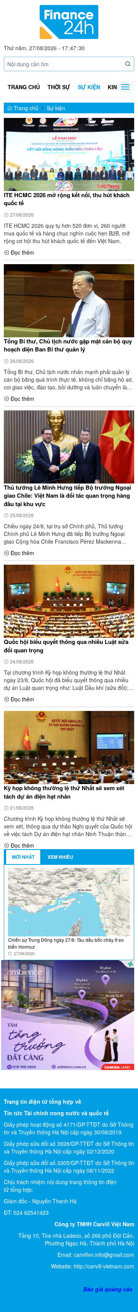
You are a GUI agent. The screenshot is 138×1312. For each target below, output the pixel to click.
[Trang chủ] (68, 21)
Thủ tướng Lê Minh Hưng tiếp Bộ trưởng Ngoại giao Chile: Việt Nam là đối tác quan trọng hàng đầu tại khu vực (67, 496)
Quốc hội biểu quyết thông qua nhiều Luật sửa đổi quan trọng (66, 646)
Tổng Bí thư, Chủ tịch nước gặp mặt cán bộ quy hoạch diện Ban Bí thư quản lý (68, 345)
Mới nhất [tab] (23, 856)
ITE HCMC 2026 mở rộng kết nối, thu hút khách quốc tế (67, 199)
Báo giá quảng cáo (108, 1289)
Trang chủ (24, 87)
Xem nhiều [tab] (60, 856)
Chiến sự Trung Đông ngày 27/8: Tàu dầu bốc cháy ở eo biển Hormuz (66, 942)
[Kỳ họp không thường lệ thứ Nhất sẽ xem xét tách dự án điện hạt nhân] (69, 747)
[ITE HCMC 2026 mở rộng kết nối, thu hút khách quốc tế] (69, 153)
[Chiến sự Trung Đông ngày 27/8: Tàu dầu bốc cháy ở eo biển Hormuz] (69, 901)
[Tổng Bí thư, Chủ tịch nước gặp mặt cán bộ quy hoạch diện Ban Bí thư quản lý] (69, 300)
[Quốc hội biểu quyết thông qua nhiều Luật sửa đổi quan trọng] (69, 601)
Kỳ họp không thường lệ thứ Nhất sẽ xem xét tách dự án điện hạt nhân (64, 792)
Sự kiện (89, 87)
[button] (128, 64)
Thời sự (59, 87)
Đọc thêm (22, 252)
